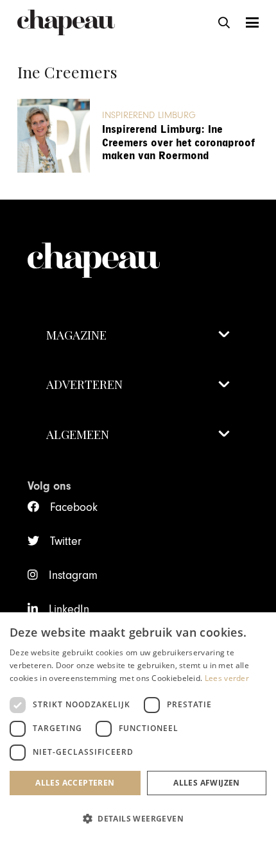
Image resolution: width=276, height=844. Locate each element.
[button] (224, 22)
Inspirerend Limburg (149, 115)
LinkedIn (69, 609)
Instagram (73, 575)
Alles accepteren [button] (74, 782)
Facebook (74, 507)
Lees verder (227, 678)
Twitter (66, 541)
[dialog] (138, 728)
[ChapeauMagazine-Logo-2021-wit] (138, 247)
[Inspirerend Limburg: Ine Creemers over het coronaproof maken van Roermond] (53, 136)
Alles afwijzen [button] (206, 782)
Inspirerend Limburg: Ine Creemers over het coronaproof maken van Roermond (178, 142)
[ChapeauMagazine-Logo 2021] (66, 22)
